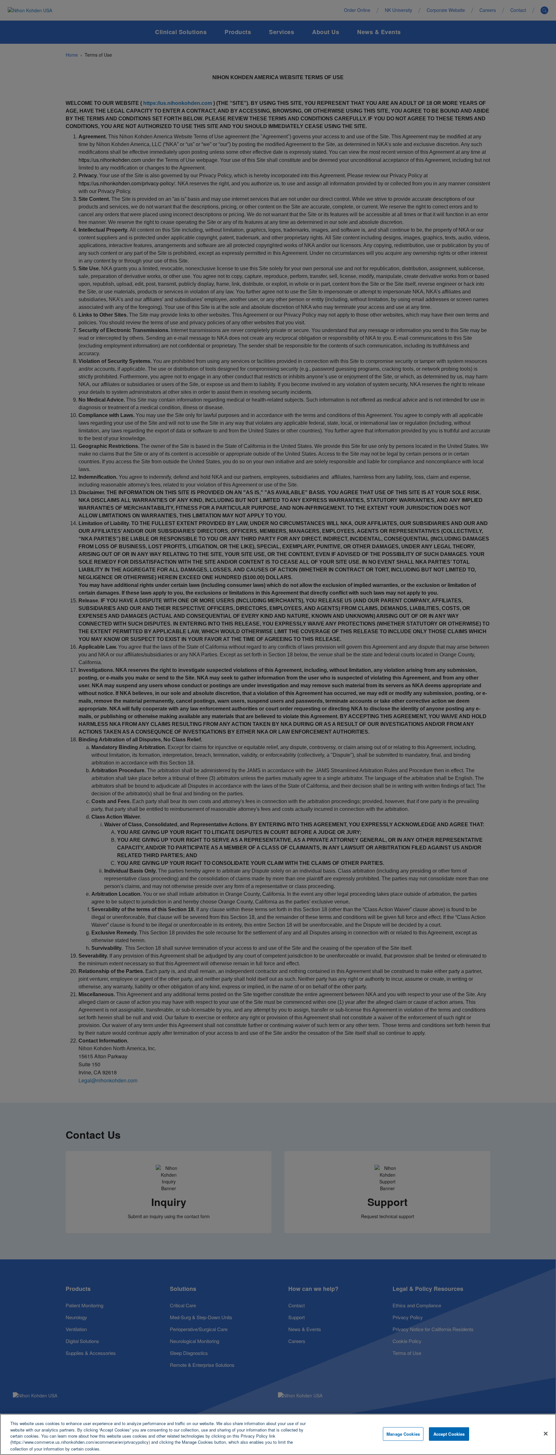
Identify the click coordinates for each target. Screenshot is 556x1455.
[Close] (546, 1434)
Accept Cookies (449, 1434)
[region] (278, 1434)
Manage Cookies (403, 1434)
